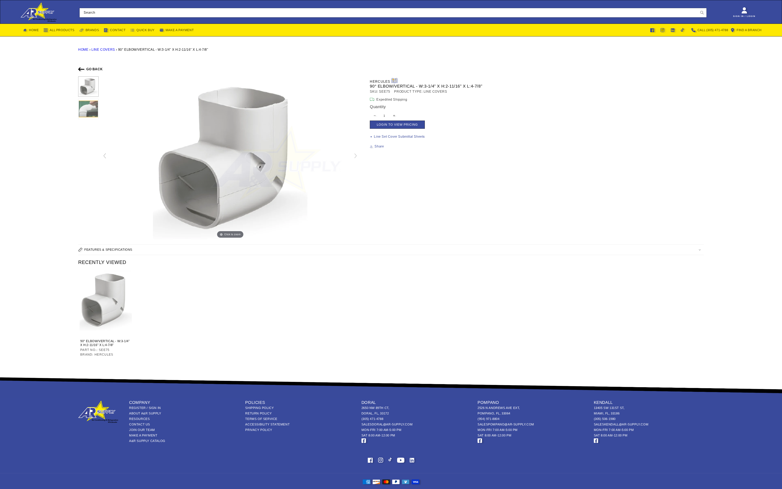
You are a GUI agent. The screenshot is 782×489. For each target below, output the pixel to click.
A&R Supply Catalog (147, 441)
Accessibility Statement (267, 424)
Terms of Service (261, 419)
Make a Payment (143, 435)
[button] (391, 250)
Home (83, 49)
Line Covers (103, 49)
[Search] (701, 12)
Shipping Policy (259, 408)
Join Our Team (142, 430)
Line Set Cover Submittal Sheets (399, 136)
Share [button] (379, 146)
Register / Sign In (145, 408)
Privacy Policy (258, 430)
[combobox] (393, 12)
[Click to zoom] (230, 157)
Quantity (378, 106)
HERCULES (380, 81)
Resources (139, 419)
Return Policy (258, 413)
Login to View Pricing (397, 124)
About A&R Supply (145, 413)
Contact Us (139, 424)
